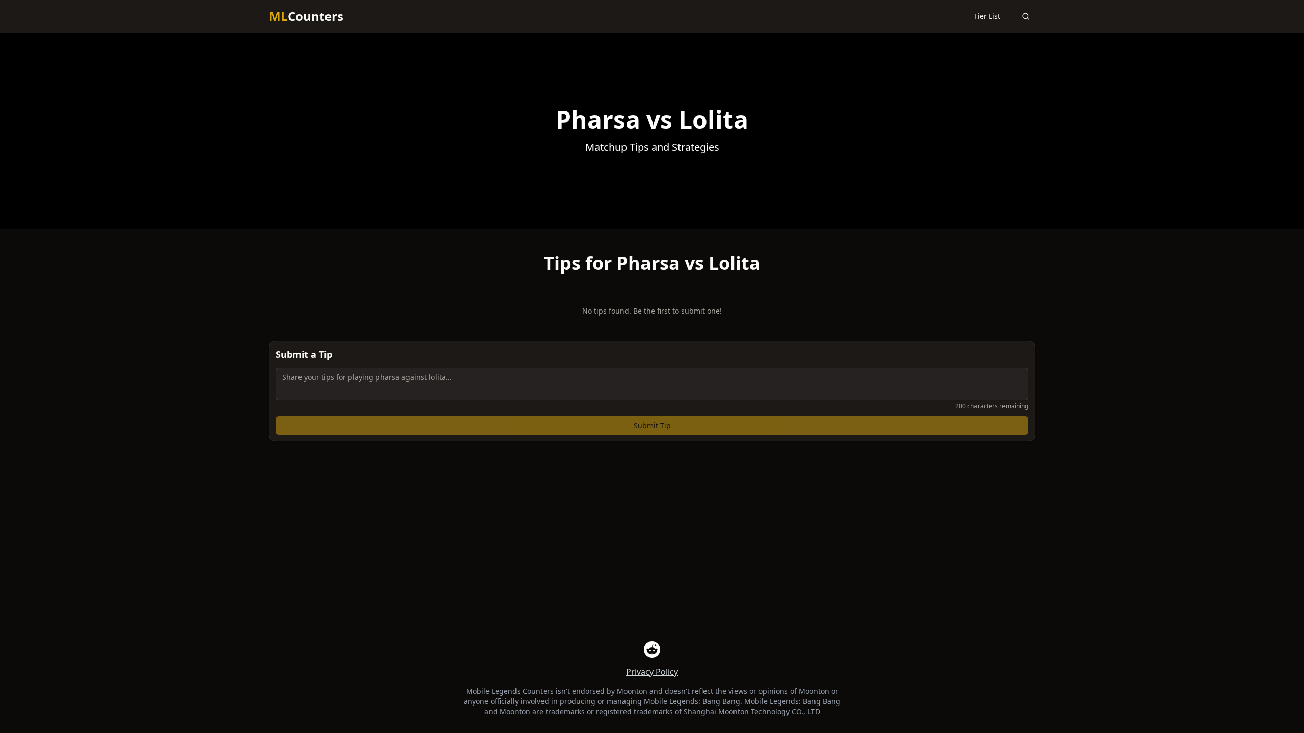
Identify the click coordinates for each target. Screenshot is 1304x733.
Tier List (986, 16)
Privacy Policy (652, 672)
